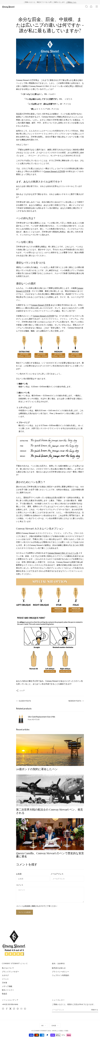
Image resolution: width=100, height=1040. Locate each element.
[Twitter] (10, 1009)
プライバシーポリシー (60, 972)
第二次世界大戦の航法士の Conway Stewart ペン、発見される (49, 811)
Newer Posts (75, 701)
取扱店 (4, 994)
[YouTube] (21, 1009)
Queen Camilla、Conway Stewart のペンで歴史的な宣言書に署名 (50, 854)
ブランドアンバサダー (10, 972)
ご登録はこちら (71, 2)
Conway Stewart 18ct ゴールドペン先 (63, 553)
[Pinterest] (18, 1009)
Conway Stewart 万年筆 (40, 305)
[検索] (86, 7)
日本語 (54, 1025)
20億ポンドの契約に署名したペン (37, 769)
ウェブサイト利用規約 (60, 975)
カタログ (5, 975)
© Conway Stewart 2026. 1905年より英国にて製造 (50, 1030)
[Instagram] (3, 1009)
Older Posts (25, 701)
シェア (22, 690)
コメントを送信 (24, 912)
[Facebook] (7, 1009)
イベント (5, 979)
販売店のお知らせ (59, 968)
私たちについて (8, 968)
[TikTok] (14, 1009)
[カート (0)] (91, 7)
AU (42, 1025)
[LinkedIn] (25, 1009)
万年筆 (4, 983)
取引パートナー (8, 990)
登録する (94, 1010)
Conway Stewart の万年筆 (54, 171)
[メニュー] (96, 7)
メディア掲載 (7, 986)
